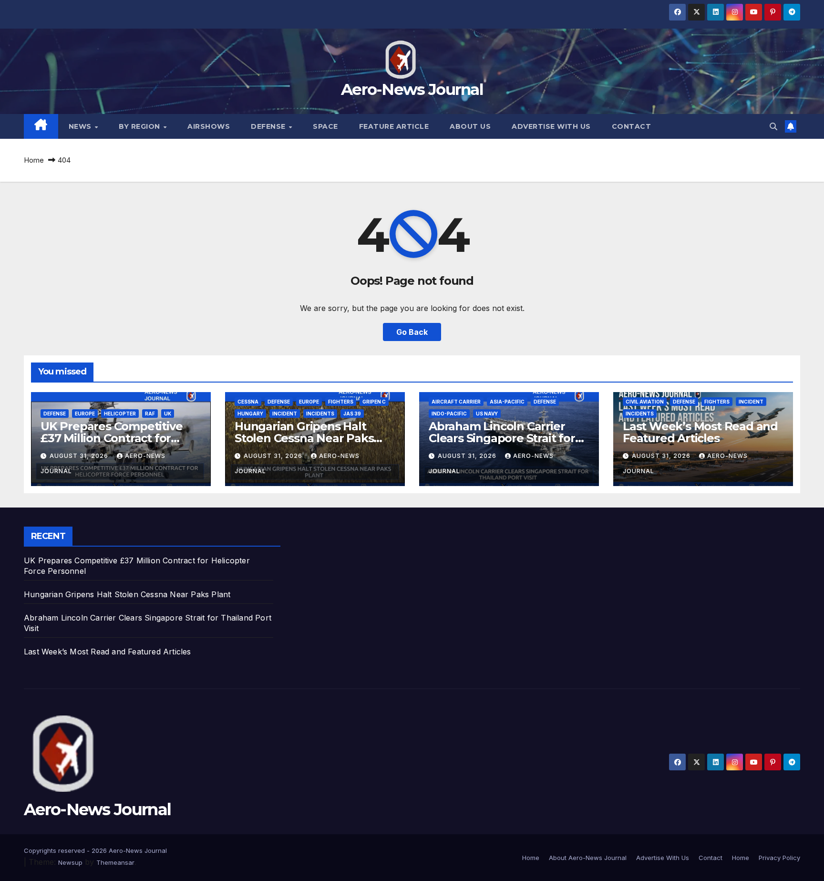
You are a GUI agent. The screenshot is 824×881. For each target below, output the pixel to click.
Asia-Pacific (507, 401)
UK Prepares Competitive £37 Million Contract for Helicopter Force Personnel (117, 438)
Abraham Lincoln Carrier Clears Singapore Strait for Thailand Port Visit (502, 438)
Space (325, 126)
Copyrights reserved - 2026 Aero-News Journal (95, 850)
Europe (85, 413)
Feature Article (394, 126)
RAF (150, 413)
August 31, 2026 (80, 455)
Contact (631, 126)
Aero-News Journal (412, 89)
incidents (320, 413)
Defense (269, 126)
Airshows (208, 126)
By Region (140, 126)
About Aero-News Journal (588, 857)
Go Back (412, 332)
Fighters (340, 401)
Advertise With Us (551, 126)
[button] (773, 126)
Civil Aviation (645, 401)
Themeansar (115, 862)
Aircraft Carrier (456, 401)
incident (284, 413)
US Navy (487, 413)
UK (167, 413)
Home (34, 160)
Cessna (247, 401)
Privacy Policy (779, 857)
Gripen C (374, 401)
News (81, 126)
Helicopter (120, 413)
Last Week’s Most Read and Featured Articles (700, 432)
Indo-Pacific (449, 413)
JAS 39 (352, 413)
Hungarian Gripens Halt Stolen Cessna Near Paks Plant (304, 438)
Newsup (70, 862)
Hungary (250, 413)
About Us (470, 126)
